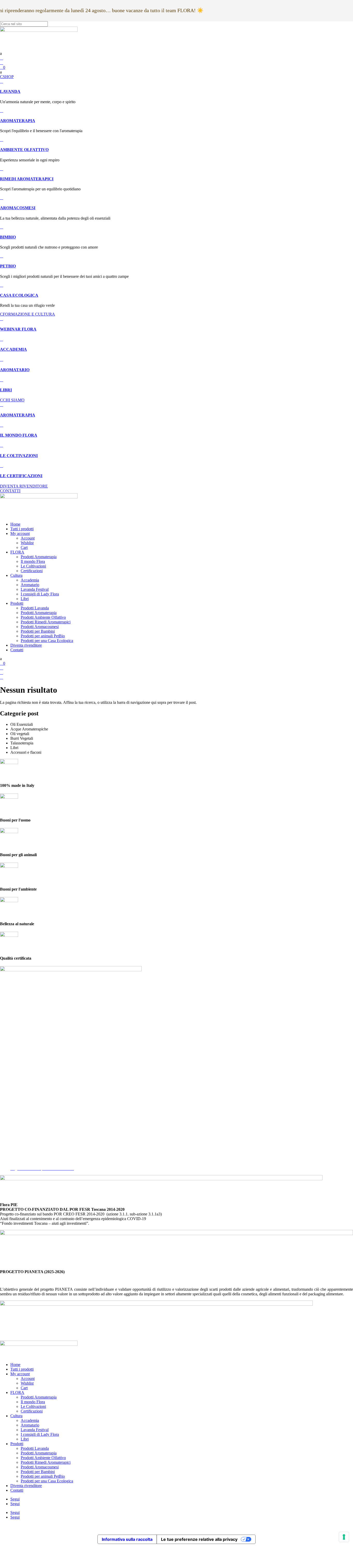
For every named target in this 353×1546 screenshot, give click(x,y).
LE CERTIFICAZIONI (21, 476)
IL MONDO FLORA (18, 435)
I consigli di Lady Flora (40, 594)
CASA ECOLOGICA (19, 295)
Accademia (30, 580)
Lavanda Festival (35, 589)
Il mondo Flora (33, 561)
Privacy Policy (22, 1150)
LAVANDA (10, 91)
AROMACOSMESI (17, 208)
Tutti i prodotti (22, 529)
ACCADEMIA (13, 349)
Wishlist (27, 543)
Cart (24, 547)
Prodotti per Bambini (38, 631)
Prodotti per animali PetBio (43, 636)
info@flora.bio (12, 1111)
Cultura (16, 575)
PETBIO (8, 266)
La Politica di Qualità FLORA (35, 1164)
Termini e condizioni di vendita (35, 1159)
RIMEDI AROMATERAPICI (26, 179)
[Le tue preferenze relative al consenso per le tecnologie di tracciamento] (344, 1537)
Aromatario (30, 584)
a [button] (1, 53)
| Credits (176, 1526)
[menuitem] (176, 53)
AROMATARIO (14, 370)
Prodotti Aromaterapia (39, 557)
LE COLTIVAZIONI (19, 455)
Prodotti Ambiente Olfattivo (43, 617)
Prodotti (16, 603)
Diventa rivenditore (26, 645)
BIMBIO (8, 237)
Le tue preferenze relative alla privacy (199, 1539)
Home (15, 524)
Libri (25, 598)
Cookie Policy (22, 1154)
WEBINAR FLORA (18, 329)
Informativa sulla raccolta (127, 1539)
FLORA (17, 552)
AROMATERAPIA (17, 120)
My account (20, 533)
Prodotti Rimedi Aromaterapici (46, 622)
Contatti (16, 650)
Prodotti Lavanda (35, 608)
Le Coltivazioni (33, 566)
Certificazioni (32, 571)
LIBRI (6, 390)
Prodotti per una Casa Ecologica (47, 640)
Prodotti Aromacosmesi (40, 626)
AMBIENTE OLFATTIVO (24, 149)
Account (28, 538)
